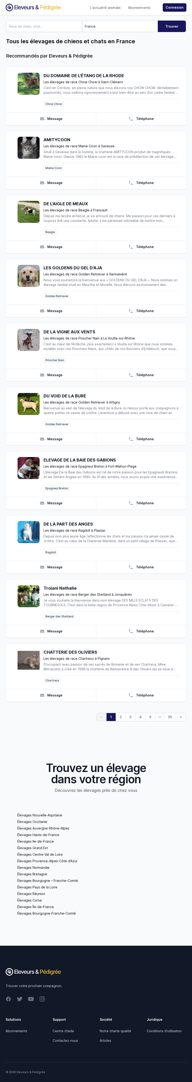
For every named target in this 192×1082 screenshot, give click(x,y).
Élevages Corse (29, 900)
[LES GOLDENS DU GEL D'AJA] (30, 282)
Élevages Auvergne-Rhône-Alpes (43, 828)
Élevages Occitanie (32, 822)
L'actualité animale (105, 8)
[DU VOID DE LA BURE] (30, 410)
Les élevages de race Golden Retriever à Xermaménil (85, 274)
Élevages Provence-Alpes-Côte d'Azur (47, 861)
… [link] (159, 716)
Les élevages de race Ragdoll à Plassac (75, 530)
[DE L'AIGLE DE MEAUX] (30, 218)
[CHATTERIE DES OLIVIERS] (30, 666)
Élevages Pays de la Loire (37, 887)
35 (170, 717)
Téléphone (145, 119)
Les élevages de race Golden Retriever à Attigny (82, 402)
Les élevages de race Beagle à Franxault (75, 210)
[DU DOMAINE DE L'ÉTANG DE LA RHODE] (30, 89)
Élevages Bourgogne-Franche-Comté (46, 913)
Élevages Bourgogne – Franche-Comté (47, 881)
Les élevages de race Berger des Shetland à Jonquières (88, 594)
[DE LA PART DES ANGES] (30, 538)
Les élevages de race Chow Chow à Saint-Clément (83, 82)
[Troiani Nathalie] (30, 602)
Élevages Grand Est (32, 848)
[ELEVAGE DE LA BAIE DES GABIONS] (30, 474)
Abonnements (139, 8)
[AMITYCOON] (30, 154)
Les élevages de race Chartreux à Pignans (77, 658)
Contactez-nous (65, 1040)
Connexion (175, 7)
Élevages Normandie (33, 867)
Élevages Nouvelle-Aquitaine (39, 815)
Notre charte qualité (115, 1031)
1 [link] (111, 717)
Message (55, 119)
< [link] (101, 717)
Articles (105, 1040)
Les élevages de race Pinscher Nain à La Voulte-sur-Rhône (89, 338)
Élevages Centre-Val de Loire (40, 854)
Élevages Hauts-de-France (38, 835)
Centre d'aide (63, 1031)
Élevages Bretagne (32, 874)
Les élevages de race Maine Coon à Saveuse (79, 146)
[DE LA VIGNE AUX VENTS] (30, 346)
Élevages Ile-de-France (35, 841)
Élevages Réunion (31, 894)
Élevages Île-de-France (35, 907)
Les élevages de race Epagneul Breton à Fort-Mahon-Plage (90, 466)
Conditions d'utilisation (164, 1031)
